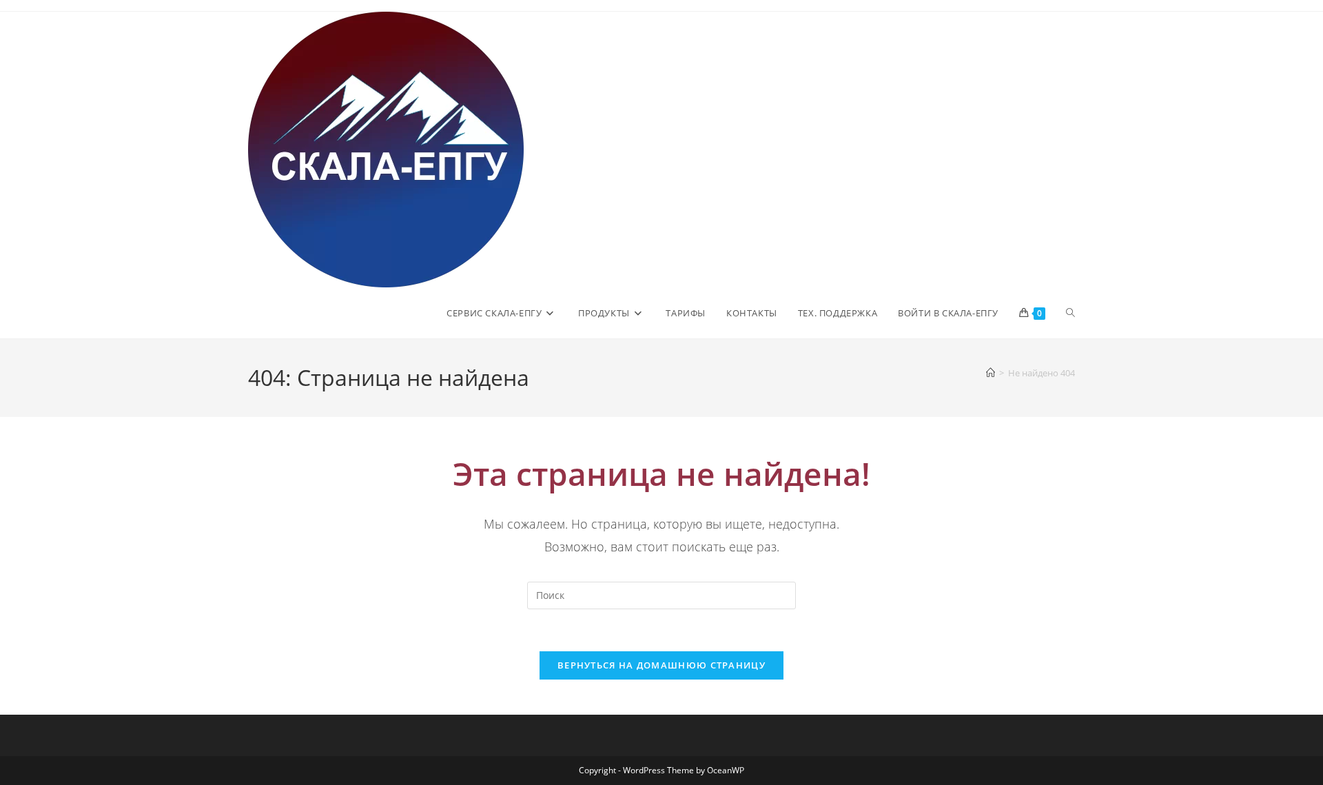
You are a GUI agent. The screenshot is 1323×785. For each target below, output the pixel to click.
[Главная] (990, 373)
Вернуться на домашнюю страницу (661, 665)
